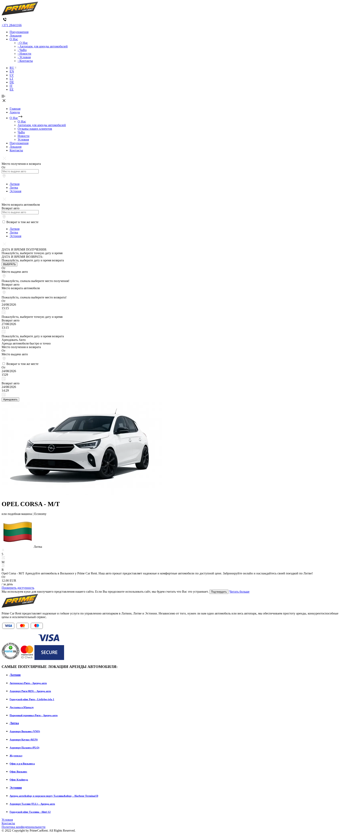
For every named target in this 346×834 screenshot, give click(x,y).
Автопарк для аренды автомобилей (42, 125)
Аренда (15, 112)
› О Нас (23, 42)
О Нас (14, 39)
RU (12, 68)
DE (12, 82)
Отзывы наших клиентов (35, 128)
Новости (23, 136)
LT (11, 78)
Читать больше (239, 591)
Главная (15, 108)
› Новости (24, 53)
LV (12, 75)
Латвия (14, 184)
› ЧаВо (22, 50)
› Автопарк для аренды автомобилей (43, 46)
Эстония (15, 191)
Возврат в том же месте (22, 222)
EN (12, 71)
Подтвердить (219, 591)
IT (11, 86)
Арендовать (10, 399)
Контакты (16, 150)
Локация (15, 35)
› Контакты (25, 60)
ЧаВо (21, 132)
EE (12, 89)
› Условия (24, 57)
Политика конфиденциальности (23, 827)
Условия (23, 139)
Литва (14, 187)
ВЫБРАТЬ (9, 264)
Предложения (19, 32)
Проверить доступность (18, 587)
